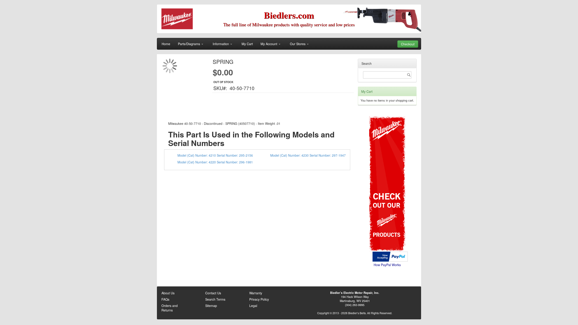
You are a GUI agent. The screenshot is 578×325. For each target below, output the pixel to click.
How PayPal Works (387, 264)
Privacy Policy (259, 299)
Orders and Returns (169, 307)
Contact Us (213, 293)
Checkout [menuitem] (408, 44)
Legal (253, 305)
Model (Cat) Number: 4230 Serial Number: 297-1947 (308, 155)
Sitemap (211, 305)
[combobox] (387, 75)
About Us (168, 293)
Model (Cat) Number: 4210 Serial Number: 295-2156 (215, 155)
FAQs (165, 299)
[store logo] (177, 19)
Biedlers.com (289, 15)
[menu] (289, 43)
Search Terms (215, 299)
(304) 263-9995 (354, 305)
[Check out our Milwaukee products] (387, 167)
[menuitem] (166, 43)
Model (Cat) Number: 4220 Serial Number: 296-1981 (215, 162)
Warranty (255, 293)
